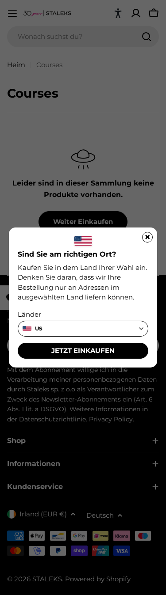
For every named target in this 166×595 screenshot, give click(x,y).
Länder (29, 314)
